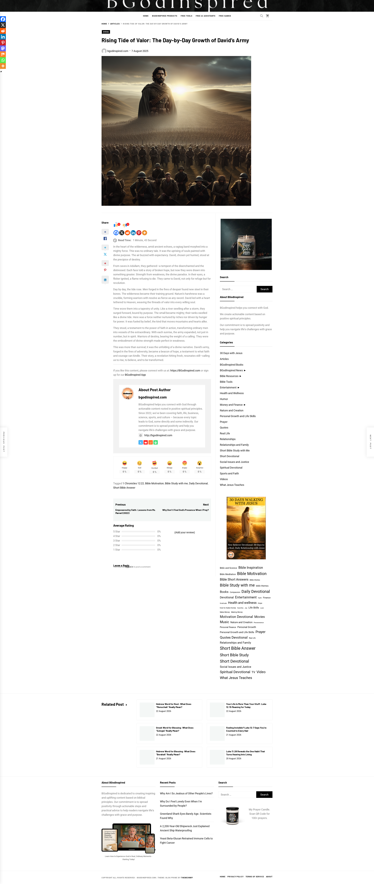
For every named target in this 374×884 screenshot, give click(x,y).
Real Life (225, 433)
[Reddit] (127, 232)
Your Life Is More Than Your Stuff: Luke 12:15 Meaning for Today (246, 705)
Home (146, 16)
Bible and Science (228, 568)
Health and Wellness (232, 393)
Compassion (235, 592)
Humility (240, 608)
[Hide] (1, 71)
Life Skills (254, 607)
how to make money (228, 608)
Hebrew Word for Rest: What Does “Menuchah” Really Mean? (173, 705)
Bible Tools (226, 381)
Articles (106, 32)
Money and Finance (231, 404)
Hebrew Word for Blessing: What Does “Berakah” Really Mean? (175, 753)
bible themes (262, 586)
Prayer (223, 421)
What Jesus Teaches (232, 484)
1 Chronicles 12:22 (133, 483)
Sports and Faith (229, 473)
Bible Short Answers (234, 579)
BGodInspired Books (231, 364)
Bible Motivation (154, 483)
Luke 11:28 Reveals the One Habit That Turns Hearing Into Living (245, 753)
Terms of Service (255, 877)
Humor (224, 399)
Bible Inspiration (250, 568)
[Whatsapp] (3, 60)
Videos (224, 479)
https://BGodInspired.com (185, 370)
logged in (129, 567)
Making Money (237, 612)
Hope (260, 603)
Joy (246, 608)
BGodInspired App (135, 374)
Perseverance (259, 623)
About (269, 877)
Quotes (224, 427)
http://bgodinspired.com (158, 435)
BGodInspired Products (164, 16)
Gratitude (223, 603)
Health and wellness (242, 603)
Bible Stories (255, 580)
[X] (121, 232)
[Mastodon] (3, 48)
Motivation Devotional (236, 617)
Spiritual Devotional (231, 467)
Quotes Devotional (234, 637)
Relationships (228, 439)
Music (224, 622)
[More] (144, 232)
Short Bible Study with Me (235, 450)
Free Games (225, 16)
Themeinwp (187, 878)
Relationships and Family (234, 444)
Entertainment (228, 387)
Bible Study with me (176, 483)
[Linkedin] (133, 232)
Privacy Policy (235, 877)
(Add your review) (184, 532)
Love (262, 608)
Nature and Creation (231, 410)
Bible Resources (229, 376)
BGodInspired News (231, 370)
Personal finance (228, 627)
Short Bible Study (234, 655)
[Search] (261, 16)
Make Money (225, 612)
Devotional (227, 597)
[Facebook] (116, 232)
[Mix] (3, 54)
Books (224, 592)
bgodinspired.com (117, 50)
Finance (267, 597)
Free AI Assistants (205, 16)
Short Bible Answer (124, 487)
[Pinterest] (138, 232)
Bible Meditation (228, 574)
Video (261, 672)
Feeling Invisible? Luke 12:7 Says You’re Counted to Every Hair (246, 729)
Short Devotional (229, 456)
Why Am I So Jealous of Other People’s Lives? (186, 793)
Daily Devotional (198, 483)
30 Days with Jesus (231, 353)
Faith (260, 598)
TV (253, 672)
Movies (259, 617)
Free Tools (186, 16)
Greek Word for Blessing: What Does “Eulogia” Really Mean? (174, 729)
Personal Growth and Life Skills (238, 416)
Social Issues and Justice (234, 461)
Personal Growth (246, 627)
